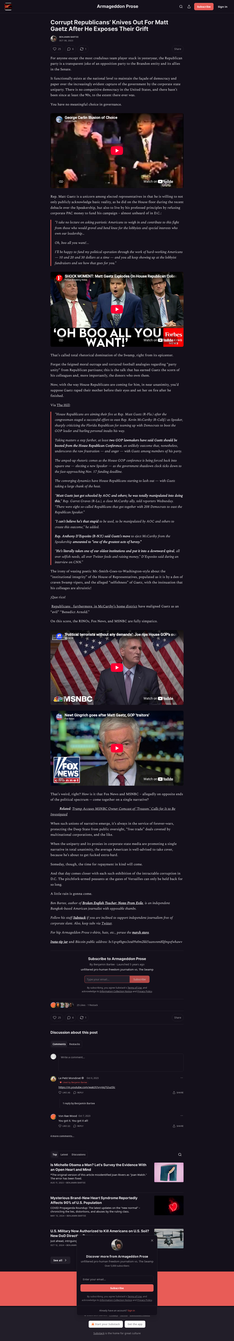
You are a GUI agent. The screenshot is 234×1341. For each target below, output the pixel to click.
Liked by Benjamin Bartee (75, 1082)
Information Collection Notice (116, 1300)
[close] (152, 1240)
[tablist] (66, 1044)
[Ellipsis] (182, 1078)
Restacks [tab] (74, 1044)
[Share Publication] (189, 6)
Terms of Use (135, 1296)
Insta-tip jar (59, 942)
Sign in (222, 6)
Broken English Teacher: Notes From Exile (112, 903)
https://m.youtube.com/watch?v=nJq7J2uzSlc (86, 1087)
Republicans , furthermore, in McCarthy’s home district (94, 606)
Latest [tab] (64, 1154)
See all (57, 1260)
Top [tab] (55, 1154)
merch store (140, 932)
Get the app (135, 1324)
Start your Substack (107, 1324)
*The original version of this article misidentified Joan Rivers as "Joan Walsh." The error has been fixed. (98, 1176)
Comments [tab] (59, 1044)
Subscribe (204, 6)
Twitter (106, 923)
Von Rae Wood (67, 1116)
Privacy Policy (144, 1300)
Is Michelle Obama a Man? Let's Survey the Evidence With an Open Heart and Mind (98, 1167)
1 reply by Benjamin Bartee (79, 1103)
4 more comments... (62, 1136)
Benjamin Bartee (69, 37)
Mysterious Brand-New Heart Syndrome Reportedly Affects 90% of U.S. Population (93, 1200)
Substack (79, 917)
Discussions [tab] (78, 1154)
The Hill (63, 405)
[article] (117, 1176)
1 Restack (93, 1005)
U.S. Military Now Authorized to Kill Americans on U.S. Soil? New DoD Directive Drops (99, 1233)
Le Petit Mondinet (69, 1078)
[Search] (181, 6)
